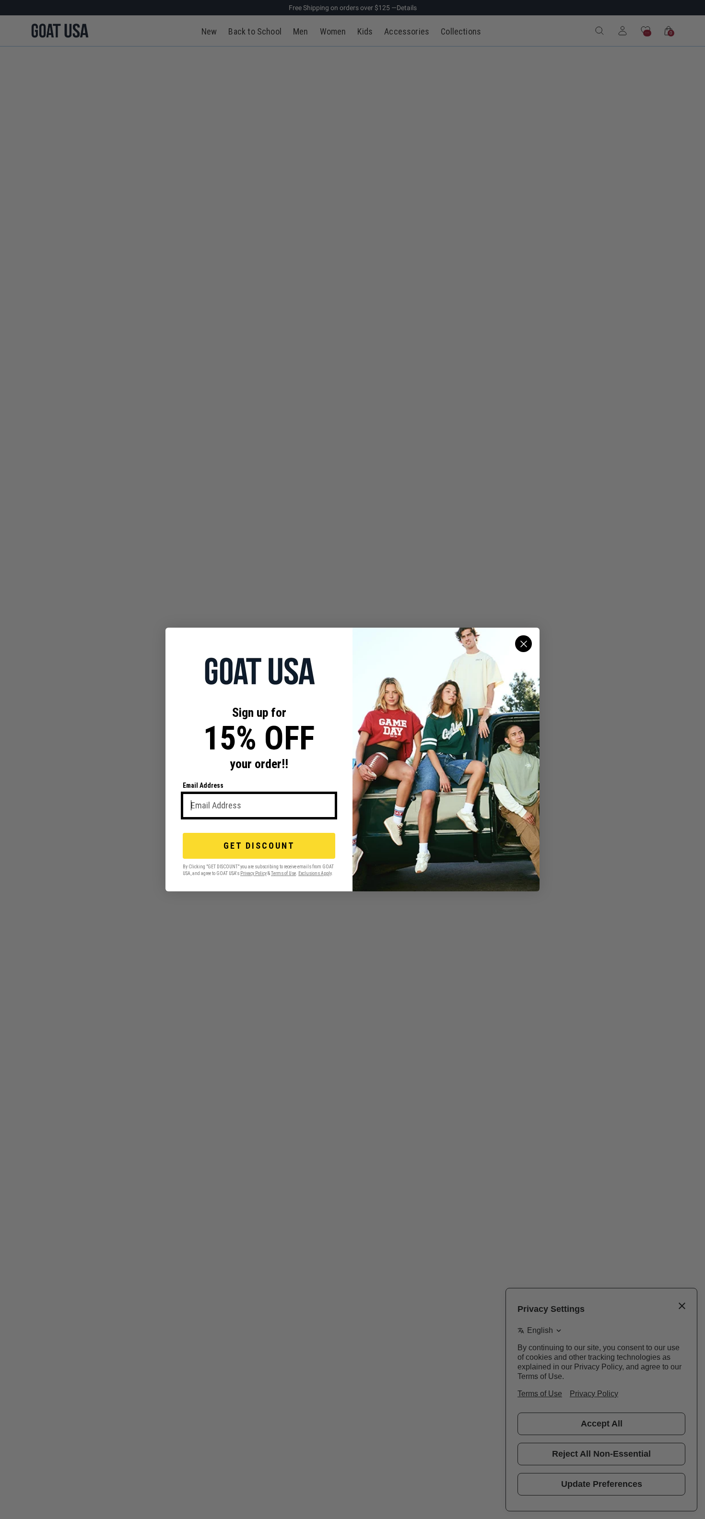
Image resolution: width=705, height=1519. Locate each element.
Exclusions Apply (314, 873)
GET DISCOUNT (259, 846)
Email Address (203, 785)
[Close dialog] (523, 643)
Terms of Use (283, 873)
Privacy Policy (253, 873)
